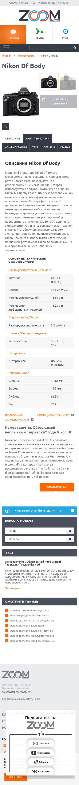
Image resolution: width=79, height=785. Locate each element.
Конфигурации (16, 147)
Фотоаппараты (26, 55)
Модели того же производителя (29, 610)
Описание (12, 138)
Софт (66, 38)
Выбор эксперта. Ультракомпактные (32, 630)
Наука (39, 38)
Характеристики (37, 138)
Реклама (25, 684)
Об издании (10, 684)
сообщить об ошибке (53, 415)
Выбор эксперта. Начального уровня (32, 635)
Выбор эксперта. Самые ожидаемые (32, 620)
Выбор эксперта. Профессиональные (32, 640)
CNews (13, 2)
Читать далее (13, 588)
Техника (13, 38)
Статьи (65, 147)
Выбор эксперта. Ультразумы (27, 625)
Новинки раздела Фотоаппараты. (30, 615)
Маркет (65, 2)
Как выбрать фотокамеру (38, 511)
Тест (35, 147)
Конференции (48, 2)
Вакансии (8, 688)
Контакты (23, 688)
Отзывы (49, 147)
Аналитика (28, 2)
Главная (6, 55)
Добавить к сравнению (60, 101)
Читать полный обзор (56, 488)
